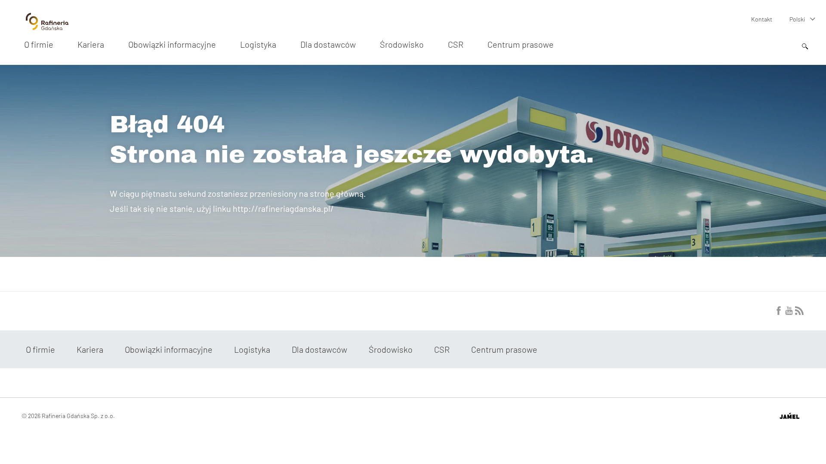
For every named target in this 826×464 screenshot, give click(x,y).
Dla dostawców (328, 44)
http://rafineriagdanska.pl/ (283, 208)
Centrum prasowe (520, 44)
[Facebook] (779, 312)
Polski (797, 19)
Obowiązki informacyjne (172, 44)
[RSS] (799, 312)
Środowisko (402, 44)
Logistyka (258, 44)
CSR (455, 44)
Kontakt (761, 19)
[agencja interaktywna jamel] (789, 416)
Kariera (90, 44)
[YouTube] (789, 312)
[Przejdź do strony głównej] (47, 26)
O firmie (38, 44)
